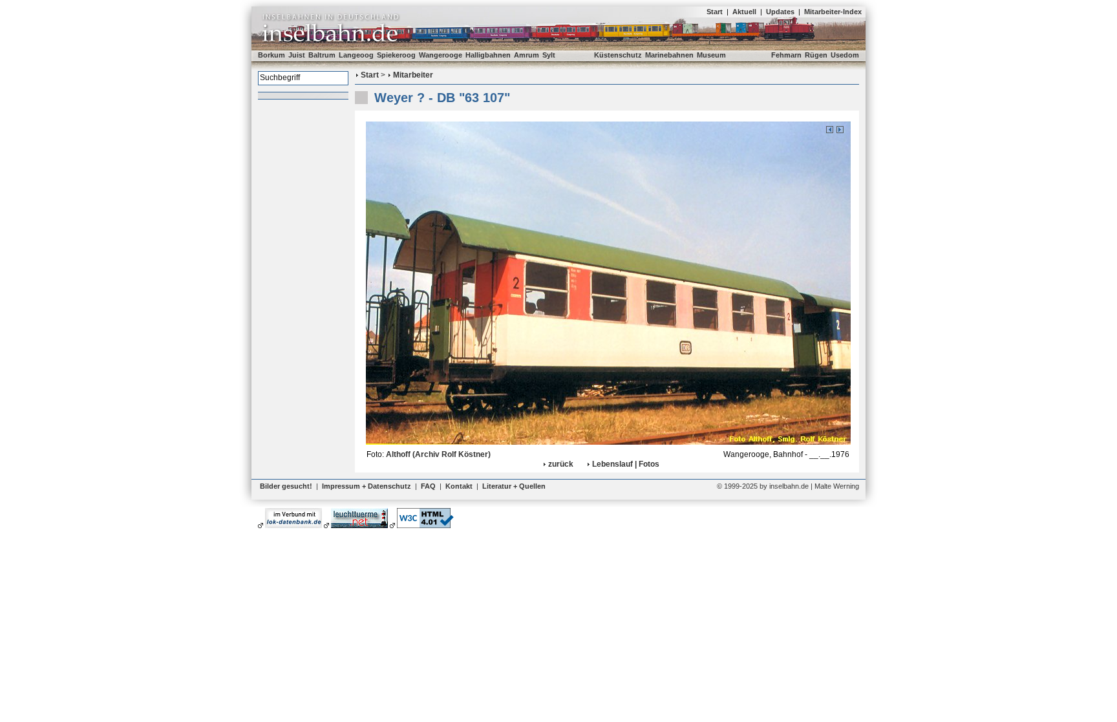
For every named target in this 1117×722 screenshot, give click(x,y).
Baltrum (321, 55)
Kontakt (459, 486)
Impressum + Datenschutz (366, 486)
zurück (560, 464)
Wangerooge (440, 55)
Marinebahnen (669, 55)
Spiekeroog (396, 55)
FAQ (428, 486)
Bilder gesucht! (286, 486)
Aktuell (744, 12)
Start (715, 12)
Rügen (816, 55)
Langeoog (356, 55)
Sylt (548, 55)
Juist (296, 55)
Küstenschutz (618, 55)
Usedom (845, 55)
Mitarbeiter (413, 75)
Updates (780, 12)
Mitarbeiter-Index (833, 12)
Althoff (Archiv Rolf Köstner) (438, 454)
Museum (711, 55)
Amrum (526, 55)
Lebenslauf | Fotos (625, 464)
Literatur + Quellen (514, 486)
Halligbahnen (488, 55)
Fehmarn (786, 55)
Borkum (271, 55)
